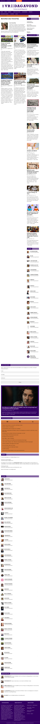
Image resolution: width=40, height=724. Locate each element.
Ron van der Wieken (8, 530)
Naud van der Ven (7, 493)
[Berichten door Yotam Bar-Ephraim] (2, 639)
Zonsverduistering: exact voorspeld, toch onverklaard (32, 46)
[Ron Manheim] (2, 682)
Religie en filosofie (32, 35)
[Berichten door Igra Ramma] (28, 328)
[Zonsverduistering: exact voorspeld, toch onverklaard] (33, 40)
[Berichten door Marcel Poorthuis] (2, 630)
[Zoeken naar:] (34, 15)
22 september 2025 (31, 174)
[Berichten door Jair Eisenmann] (28, 271)
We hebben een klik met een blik (7, 436)
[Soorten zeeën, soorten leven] (33, 126)
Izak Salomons (7, 544)
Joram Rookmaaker (8, 579)
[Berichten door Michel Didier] (28, 352)
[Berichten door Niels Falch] (2, 635)
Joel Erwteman (7, 483)
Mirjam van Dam (7, 526)
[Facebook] (39, 1)
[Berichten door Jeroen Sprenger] (28, 318)
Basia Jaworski (7, 522)
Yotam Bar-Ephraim (8, 638)
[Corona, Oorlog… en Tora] (33, 188)
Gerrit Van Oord (7, 497)
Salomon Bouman (33, 251)
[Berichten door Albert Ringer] (2, 649)
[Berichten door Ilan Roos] (28, 342)
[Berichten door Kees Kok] (28, 303)
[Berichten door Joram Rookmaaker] (2, 580)
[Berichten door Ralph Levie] (28, 347)
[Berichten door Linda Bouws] (2, 480)
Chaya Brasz (6, 617)
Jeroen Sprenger (33, 317)
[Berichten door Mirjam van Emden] (2, 625)
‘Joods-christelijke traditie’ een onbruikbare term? (16, 695)
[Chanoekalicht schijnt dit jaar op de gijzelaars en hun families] (20, 76)
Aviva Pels (32, 285)
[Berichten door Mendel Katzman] (2, 561)
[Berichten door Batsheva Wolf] (2, 566)
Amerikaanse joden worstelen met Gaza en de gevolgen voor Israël (13, 433)
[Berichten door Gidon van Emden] (2, 571)
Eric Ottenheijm (7, 593)
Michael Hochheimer (8, 517)
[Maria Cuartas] (2, 687)
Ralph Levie (32, 346)
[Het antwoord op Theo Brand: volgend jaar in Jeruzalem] (33, 207)
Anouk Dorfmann (7, 502)
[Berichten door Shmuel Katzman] (28, 338)
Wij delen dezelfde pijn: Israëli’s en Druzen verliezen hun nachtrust (20, 45)
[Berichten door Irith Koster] (2, 654)
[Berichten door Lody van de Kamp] (28, 261)
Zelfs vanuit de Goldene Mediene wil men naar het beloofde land (13, 450)
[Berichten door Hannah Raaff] (2, 669)
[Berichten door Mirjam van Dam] (2, 526)
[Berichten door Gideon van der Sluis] (2, 509)
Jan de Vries (6, 598)
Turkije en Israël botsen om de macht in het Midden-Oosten (12, 425)
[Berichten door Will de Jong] (2, 614)
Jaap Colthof (33, 306)
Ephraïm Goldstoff (34, 265)
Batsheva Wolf (7, 564)
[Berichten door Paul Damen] (2, 609)
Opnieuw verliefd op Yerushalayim (8, 426)
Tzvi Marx (6, 539)
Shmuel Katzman (33, 336)
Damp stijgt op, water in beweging (8, 438)
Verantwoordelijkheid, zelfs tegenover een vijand (10, 443)
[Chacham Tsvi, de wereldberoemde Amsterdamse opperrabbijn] (33, 102)
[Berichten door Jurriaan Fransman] (2, 585)
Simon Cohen (32, 291)
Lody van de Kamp (33, 260)
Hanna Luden (7, 574)
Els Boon (6, 657)
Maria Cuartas (33, 331)
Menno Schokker (7, 602)
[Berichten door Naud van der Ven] (2, 494)
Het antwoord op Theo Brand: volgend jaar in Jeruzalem (32, 213)
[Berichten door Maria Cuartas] (28, 333)
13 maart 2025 (30, 238)
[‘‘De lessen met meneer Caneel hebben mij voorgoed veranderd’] (33, 81)
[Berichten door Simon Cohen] (28, 293)
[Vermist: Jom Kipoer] (33, 146)
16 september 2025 (5, 85)
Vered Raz (10, 48)
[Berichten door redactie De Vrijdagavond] (28, 357)
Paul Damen (6, 607)
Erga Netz (32, 321)
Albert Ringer (7, 647)
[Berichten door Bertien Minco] (2, 551)
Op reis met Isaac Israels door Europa (8, 445)
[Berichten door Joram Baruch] (2, 536)
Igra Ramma (32, 326)
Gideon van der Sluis (8, 508)
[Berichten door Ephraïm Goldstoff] (28, 266)
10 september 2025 (31, 195)
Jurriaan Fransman (8, 583)
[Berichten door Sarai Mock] (2, 590)
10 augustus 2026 (30, 90)
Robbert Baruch (33, 312)
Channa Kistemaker (34, 274)
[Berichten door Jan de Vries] (2, 599)
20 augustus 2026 (30, 48)
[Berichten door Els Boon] (2, 659)
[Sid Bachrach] (2, 677)
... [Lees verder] (29, 74)
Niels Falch (6, 633)
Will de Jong (7, 613)
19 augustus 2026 (30, 67)
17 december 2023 (18, 85)
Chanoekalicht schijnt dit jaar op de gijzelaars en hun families (20, 82)
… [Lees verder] (5, 69)
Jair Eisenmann (33, 269)
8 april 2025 (30, 216)
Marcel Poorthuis (8, 628)
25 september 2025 (18, 47)
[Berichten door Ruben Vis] (28, 282)
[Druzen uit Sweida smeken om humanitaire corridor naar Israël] (7, 38)
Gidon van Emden (7, 569)
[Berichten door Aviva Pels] (28, 287)
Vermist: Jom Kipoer (32, 150)
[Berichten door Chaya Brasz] (2, 620)
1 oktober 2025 (30, 152)
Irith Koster (6, 652)
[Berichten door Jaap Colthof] (28, 309)
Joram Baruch (7, 535)
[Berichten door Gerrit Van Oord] (2, 499)
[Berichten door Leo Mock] (2, 514)
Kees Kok (32, 301)
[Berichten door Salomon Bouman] (28, 252)
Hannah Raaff (7, 667)
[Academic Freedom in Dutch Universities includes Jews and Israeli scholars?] (7, 76)
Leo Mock (6, 512)
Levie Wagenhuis (7, 555)
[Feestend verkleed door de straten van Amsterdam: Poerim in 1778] (33, 229)
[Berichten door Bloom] (28, 257)
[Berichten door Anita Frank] (28, 298)
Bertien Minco (7, 549)
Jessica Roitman (7, 662)
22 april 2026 (30, 132)
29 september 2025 (5, 48)
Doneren (19, 0)
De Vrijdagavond (7, 708)
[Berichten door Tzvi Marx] (2, 541)
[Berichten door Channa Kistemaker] (28, 276)
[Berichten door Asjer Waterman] (2, 644)
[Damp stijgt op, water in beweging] (33, 60)
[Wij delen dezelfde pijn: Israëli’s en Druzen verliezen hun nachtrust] (20, 38)
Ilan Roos (32, 341)
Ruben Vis (32, 279)
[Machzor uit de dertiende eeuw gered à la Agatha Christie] (33, 165)
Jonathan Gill (7, 488)
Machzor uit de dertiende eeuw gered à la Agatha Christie (32, 172)
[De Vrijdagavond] (20, 10)
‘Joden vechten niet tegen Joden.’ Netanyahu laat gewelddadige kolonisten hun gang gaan (17, 441)
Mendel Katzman (7, 559)
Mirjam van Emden (8, 623)
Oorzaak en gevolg (5, 448)
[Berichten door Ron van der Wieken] (2, 532)
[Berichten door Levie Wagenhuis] (2, 556)
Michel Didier (33, 350)
